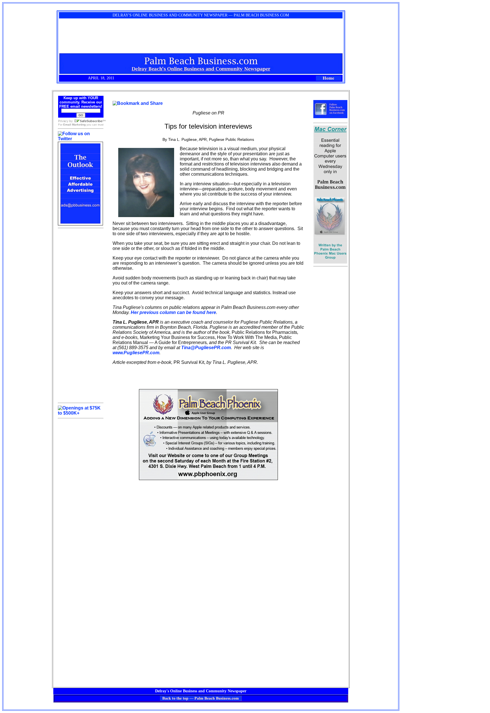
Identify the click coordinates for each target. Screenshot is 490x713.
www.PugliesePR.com (136, 352)
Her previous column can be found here (173, 312)
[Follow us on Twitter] (81, 138)
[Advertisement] (80, 315)
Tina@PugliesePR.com (206, 347)
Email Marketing (74, 124)
